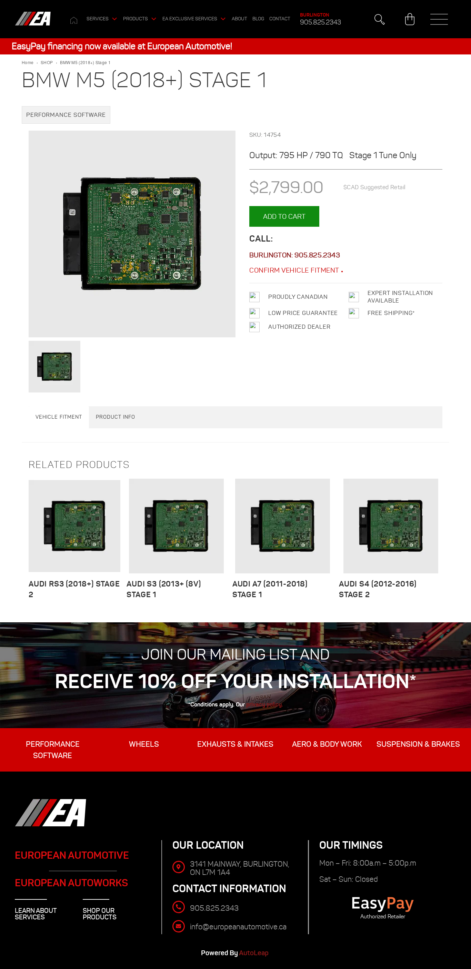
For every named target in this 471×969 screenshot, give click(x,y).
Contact (279, 19)
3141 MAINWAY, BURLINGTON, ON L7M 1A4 (239, 868)
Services (98, 19)
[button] (439, 19)
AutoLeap (254, 953)
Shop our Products (100, 914)
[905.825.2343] (178, 907)
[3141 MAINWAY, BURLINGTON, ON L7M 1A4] (178, 867)
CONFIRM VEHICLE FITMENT (295, 270)
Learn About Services (36, 914)
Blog (258, 19)
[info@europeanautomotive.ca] (178, 926)
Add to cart (284, 216)
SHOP (47, 62)
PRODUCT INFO (115, 417)
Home (27, 62)
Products (135, 19)
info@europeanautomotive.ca (238, 926)
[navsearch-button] (379, 19)
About (239, 19)
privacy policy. (264, 704)
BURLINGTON (314, 15)
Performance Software (66, 115)
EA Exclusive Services (189, 19)
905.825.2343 (320, 22)
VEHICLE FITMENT (59, 417)
